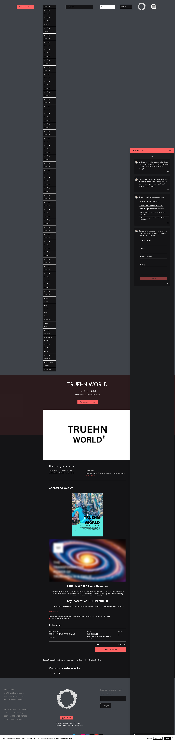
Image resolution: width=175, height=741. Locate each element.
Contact (46, 32)
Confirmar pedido (110, 649)
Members (47, 359)
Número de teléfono (146, 257)
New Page (47, 7)
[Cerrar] (173, 738)
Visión (46, 323)
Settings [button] (149, 738)
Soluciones (47, 320)
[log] (152, 442)
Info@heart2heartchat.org (14, 693)
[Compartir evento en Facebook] (50, 673)
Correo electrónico (106, 694)
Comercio (47, 334)
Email (142, 248)
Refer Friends (48, 337)
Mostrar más (53, 612)
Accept (167, 738)
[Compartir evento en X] (54, 673)
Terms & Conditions (75, 725)
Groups (46, 352)
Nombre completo (145, 240)
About (46, 302)
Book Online (47, 341)
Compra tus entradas (87, 402)
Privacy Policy (61, 725)
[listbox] (126, 7)
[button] (126, 7)
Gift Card (46, 366)
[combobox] (121, 635)
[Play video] (87, 514)
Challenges (47, 369)
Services (46, 298)
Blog (45, 327)
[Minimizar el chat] (170, 150)
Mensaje (142, 265)
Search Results (48, 362)
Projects (46, 25)
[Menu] (153, 6)
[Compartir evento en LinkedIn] (59, 673)
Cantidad (119, 631)
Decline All (158, 738)
